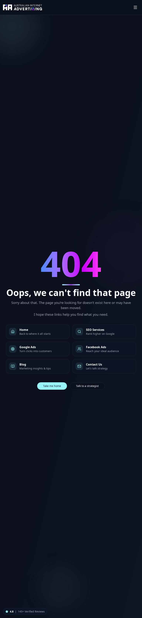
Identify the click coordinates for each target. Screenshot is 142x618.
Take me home (52, 386)
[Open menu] (135, 7)
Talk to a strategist (87, 386)
